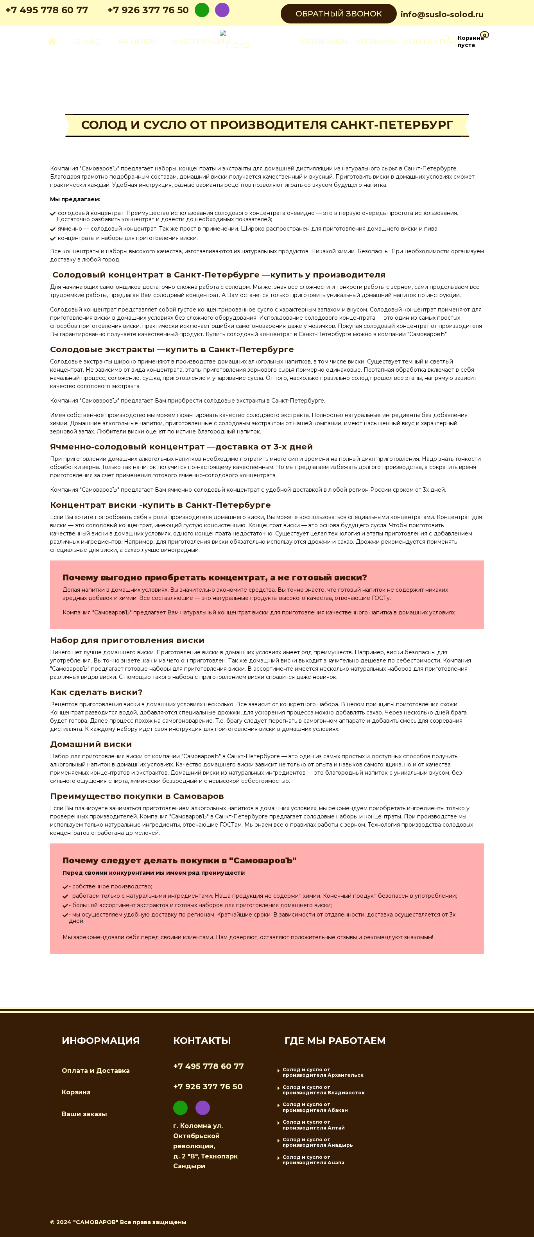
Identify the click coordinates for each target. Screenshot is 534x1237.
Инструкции (202, 41)
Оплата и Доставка (96, 1070)
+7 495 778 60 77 (46, 10)
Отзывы (376, 41)
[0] (452, 41)
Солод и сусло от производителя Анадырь (318, 1142)
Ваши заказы (84, 1114)
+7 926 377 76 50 (148, 10)
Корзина (76, 1092)
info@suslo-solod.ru (442, 14)
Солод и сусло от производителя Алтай (314, 1124)
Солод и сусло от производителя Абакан (315, 1107)
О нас (87, 41)
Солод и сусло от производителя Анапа (313, 1159)
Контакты (427, 41)
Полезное (325, 41)
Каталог (137, 41)
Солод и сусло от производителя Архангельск (323, 1072)
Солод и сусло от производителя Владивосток (324, 1090)
